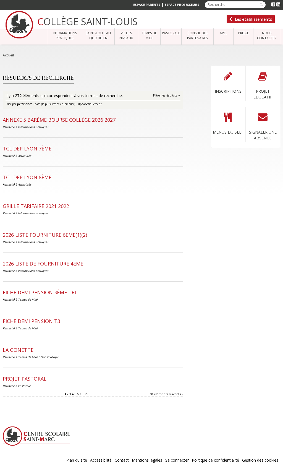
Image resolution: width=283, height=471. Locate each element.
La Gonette (18, 350)
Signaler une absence (263, 134)
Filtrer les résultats (165, 95)
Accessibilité (101, 460)
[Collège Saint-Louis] (19, 24)
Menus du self (228, 132)
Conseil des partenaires (197, 35)
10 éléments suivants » (166, 394)
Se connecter (177, 460)
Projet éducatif (262, 94)
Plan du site (76, 460)
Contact (122, 460)
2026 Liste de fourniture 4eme (43, 263)
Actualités (24, 156)
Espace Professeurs (182, 4)
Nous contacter (266, 35)
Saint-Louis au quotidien (98, 35)
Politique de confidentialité (215, 460)
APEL (223, 33)
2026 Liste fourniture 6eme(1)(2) (45, 234)
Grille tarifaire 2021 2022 (36, 206)
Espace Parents (146, 4)
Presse (243, 33)
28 (86, 394)
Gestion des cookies (260, 460)
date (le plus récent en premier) (55, 104)
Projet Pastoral (24, 378)
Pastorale (171, 33)
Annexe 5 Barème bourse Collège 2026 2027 (59, 119)
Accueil (8, 55)
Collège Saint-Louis (87, 21)
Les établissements (253, 19)
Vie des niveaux (126, 35)
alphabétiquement (90, 104)
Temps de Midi (149, 35)
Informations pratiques (65, 35)
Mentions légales (147, 460)
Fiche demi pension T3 (31, 321)
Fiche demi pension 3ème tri (39, 292)
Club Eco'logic (49, 357)
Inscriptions (228, 91)
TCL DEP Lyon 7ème (27, 148)
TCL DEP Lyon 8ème (27, 177)
